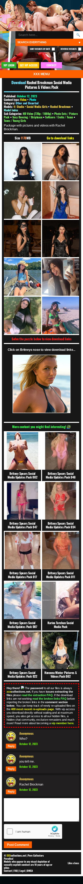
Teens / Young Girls (15, 120)
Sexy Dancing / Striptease (27, 117)
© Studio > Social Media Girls (30, 106)
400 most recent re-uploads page (32, 709)
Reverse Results (69, 48)
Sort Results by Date (40, 48)
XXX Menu (41, 74)
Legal (22, 871)
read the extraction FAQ (37, 695)
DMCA (30, 871)
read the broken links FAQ (49, 698)
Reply (11, 746)
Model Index (11, 110)
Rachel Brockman (60, 106)
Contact (8, 871)
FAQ (16, 871)
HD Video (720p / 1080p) (37, 113)
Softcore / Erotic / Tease (59, 117)
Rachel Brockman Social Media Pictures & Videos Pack (48, 84)
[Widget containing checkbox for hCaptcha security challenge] (33, 831)
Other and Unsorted (27, 103)
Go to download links (60, 138)
